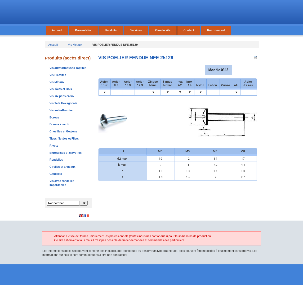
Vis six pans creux (61, 96)
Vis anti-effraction (61, 110)
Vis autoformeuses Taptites (67, 68)
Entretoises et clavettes (65, 152)
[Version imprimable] (256, 56)
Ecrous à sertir (59, 124)
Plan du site (162, 30)
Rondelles (56, 159)
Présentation (83, 30)
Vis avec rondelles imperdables (61, 183)
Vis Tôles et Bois (60, 89)
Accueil (57, 30)
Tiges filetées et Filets (64, 138)
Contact (188, 30)
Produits (111, 30)
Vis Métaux (75, 44)
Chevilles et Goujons (63, 131)
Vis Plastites (57, 75)
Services (136, 30)
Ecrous (54, 117)
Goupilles (55, 174)
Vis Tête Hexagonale (63, 103)
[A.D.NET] (151, 276)
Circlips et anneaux (62, 166)
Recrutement (216, 30)
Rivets (53, 145)
